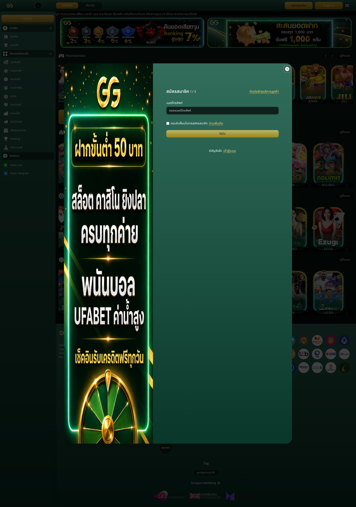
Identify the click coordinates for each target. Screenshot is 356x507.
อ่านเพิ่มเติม (216, 123)
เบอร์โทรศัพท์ (174, 103)
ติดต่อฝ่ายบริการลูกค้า (264, 91)
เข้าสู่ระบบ (229, 151)
